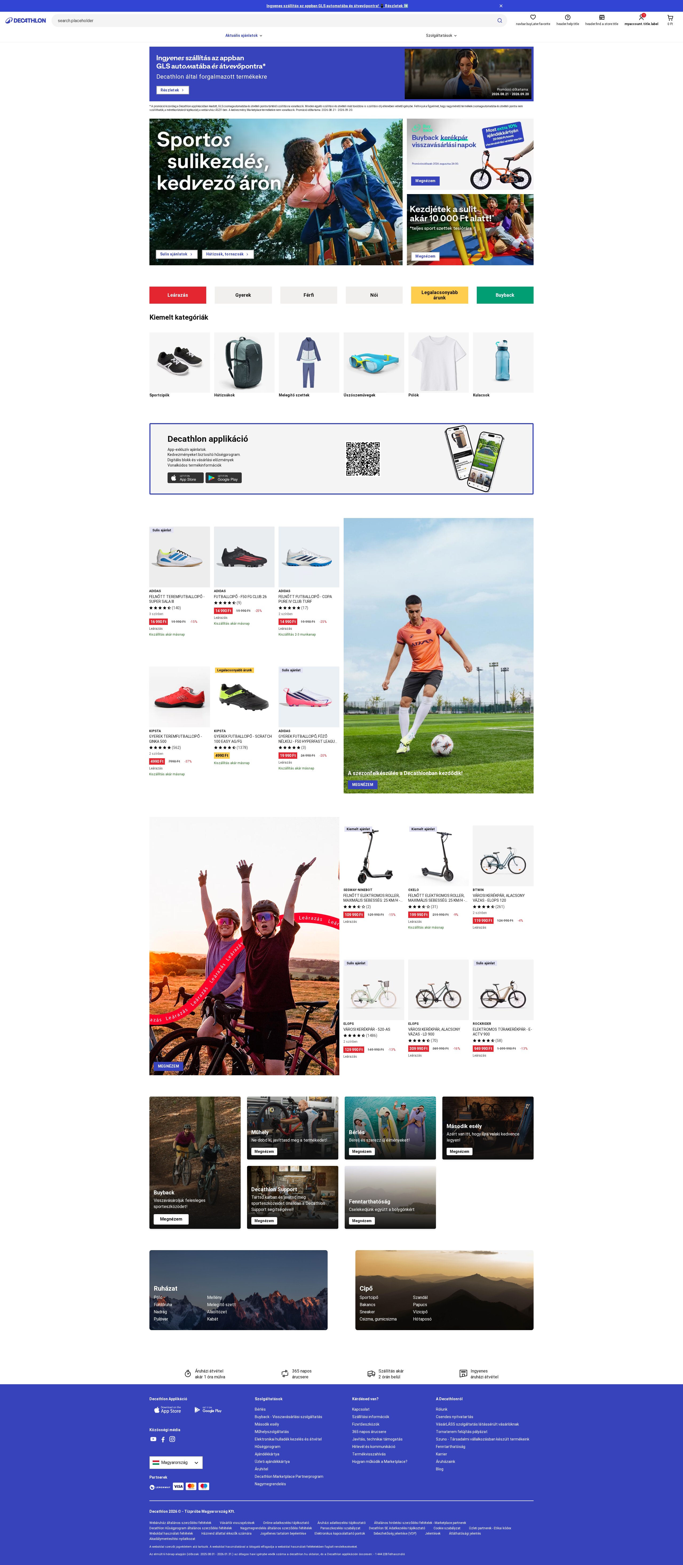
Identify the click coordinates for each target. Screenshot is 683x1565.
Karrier (441, 1454)
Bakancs (367, 1304)
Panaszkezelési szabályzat (340, 1528)
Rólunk (441, 1409)
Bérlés (260, 1409)
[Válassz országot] (176, 1462)
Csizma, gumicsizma (378, 1319)
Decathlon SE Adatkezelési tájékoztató (397, 1528)
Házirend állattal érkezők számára (226, 1533)
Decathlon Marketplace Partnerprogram (289, 1476)
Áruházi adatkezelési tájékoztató (341, 1523)
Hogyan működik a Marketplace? (379, 1461)
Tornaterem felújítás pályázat (461, 1432)
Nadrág (160, 1311)
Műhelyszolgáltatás (272, 1432)
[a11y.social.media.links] (153, 1439)
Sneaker (367, 1311)
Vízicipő (420, 1311)
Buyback (505, 295)
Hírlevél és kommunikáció (373, 1446)
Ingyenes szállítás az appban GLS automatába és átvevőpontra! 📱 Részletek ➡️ (337, 6)
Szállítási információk (370, 1417)
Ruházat (165, 1288)
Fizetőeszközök (365, 1424)
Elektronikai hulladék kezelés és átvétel (288, 1439)
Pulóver (161, 1319)
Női (374, 295)
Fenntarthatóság (450, 1446)
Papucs (420, 1304)
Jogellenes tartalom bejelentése (283, 1533)
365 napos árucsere (369, 1432)
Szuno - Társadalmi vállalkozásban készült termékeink (482, 1439)
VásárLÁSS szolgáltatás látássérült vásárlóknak (477, 1424)
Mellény (214, 1297)
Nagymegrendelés (270, 1484)
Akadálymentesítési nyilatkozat (172, 1539)
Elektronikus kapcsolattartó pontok (340, 1533)
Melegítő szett (221, 1304)
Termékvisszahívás (369, 1454)
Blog (439, 1469)
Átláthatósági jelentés (465, 1533)
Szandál (420, 1297)
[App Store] (171, 1410)
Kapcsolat (361, 1409)
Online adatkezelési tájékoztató (286, 1523)
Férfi (309, 295)
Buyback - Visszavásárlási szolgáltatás (288, 1417)
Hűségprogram (267, 1446)
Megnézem (171, 1219)
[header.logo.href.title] (25, 20)
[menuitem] (244, 35)
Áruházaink (445, 1461)
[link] (177, 254)
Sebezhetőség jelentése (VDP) (395, 1533)
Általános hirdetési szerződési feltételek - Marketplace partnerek (420, 1523)
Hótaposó (422, 1319)
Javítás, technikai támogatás (377, 1439)
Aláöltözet (217, 1311)
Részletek (170, 90)
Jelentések (432, 1533)
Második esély (267, 1424)
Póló (158, 1297)
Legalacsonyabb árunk (440, 295)
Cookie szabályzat (447, 1528)
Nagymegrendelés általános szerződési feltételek (276, 1528)
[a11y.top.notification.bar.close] (501, 6)
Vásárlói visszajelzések (237, 1523)
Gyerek (243, 295)
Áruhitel (261, 1469)
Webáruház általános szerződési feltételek (180, 1523)
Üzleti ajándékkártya (272, 1461)
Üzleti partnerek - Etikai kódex (490, 1528)
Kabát (212, 1319)
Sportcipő (369, 1297)
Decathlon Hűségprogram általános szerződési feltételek (190, 1528)
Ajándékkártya (267, 1454)
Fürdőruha (163, 1304)
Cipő (366, 1288)
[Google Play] (211, 1410)
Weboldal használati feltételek (171, 1533)
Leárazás (178, 295)
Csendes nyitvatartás (454, 1417)
